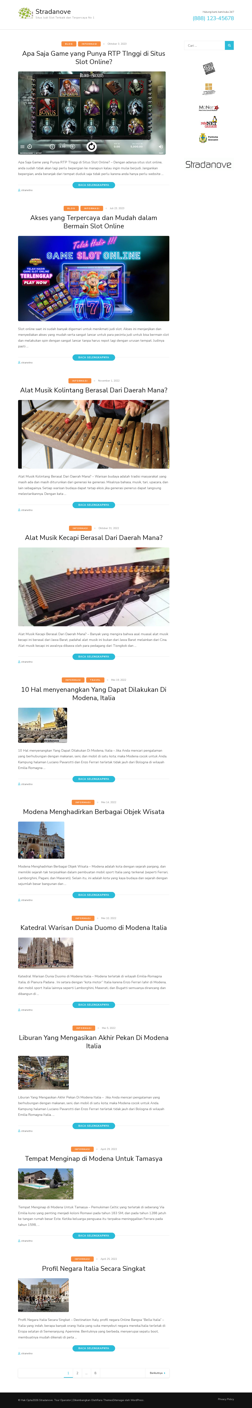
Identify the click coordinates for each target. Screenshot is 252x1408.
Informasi (89, 43)
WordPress (137, 1400)
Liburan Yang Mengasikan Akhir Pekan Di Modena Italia (94, 1042)
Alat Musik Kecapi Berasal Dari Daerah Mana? (94, 537)
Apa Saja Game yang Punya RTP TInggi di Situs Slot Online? (93, 57)
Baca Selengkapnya (93, 185)
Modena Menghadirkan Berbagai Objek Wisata (94, 811)
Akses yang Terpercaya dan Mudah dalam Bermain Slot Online (93, 222)
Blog (69, 43)
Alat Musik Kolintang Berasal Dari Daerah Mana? (93, 390)
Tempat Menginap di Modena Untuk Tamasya (94, 1158)
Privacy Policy (226, 1399)
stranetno (27, 190)
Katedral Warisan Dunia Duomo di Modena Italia (93, 927)
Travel (95, 680)
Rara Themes (105, 1400)
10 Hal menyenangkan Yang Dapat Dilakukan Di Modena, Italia (93, 694)
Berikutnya (156, 1373)
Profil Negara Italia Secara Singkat (93, 1268)
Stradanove (53, 11)
